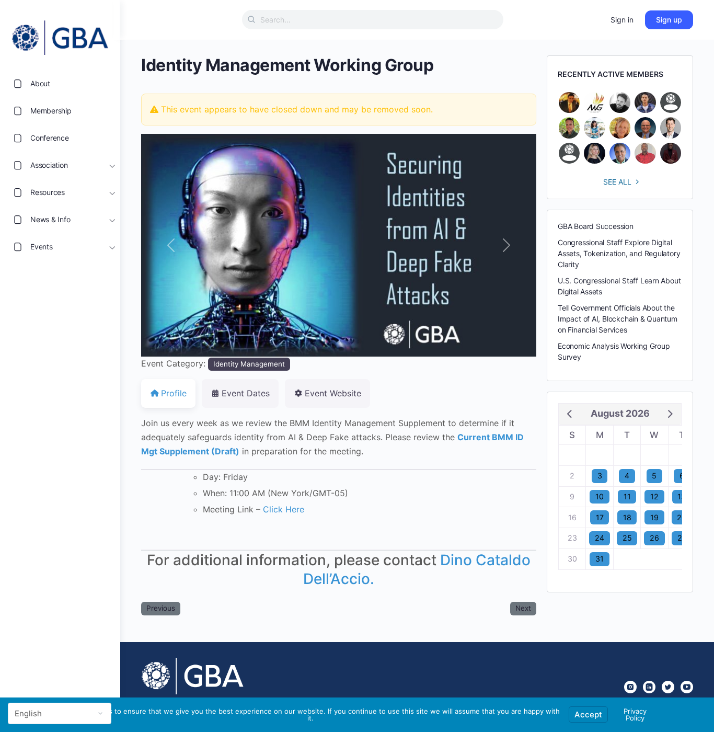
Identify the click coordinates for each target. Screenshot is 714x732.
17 (600, 517)
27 (681, 537)
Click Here (283, 509)
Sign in (622, 19)
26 (654, 537)
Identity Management (249, 364)
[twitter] (668, 687)
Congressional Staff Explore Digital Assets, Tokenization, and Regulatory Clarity (619, 253)
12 (654, 496)
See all (617, 181)
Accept (588, 714)
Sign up (669, 19)
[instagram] (630, 687)
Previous (160, 608)
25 (627, 537)
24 (599, 537)
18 (627, 517)
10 (599, 496)
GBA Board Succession (596, 226)
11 (627, 496)
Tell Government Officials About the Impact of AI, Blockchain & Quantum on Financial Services (617, 318)
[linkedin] (649, 687)
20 (681, 517)
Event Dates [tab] (246, 393)
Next (523, 608)
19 (654, 517)
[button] (170, 245)
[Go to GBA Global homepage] (60, 34)
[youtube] (687, 687)
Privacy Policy (635, 714)
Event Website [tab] (333, 393)
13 (681, 496)
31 (599, 558)
